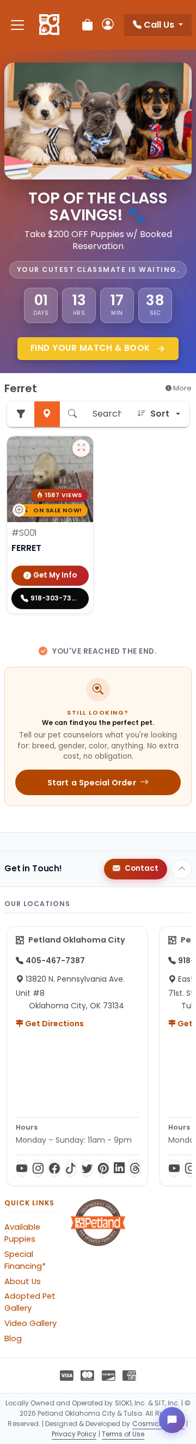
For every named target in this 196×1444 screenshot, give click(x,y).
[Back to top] (182, 869)
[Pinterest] (103, 1168)
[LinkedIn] (119, 1168)
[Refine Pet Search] (20, 414)
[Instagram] (38, 1168)
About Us (22, 1281)
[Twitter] (87, 1168)
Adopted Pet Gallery (30, 1302)
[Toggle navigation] (17, 25)
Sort (159, 413)
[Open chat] (172, 1420)
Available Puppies (22, 1233)
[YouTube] (22, 1168)
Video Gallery (30, 1323)
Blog (13, 1338)
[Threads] (135, 1168)
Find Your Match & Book (91, 348)
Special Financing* (25, 1260)
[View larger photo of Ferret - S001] (81, 448)
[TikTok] (71, 1168)
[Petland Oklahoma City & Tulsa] (49, 25)
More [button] (181, 388)
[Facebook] (54, 1168)
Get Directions (53, 1023)
